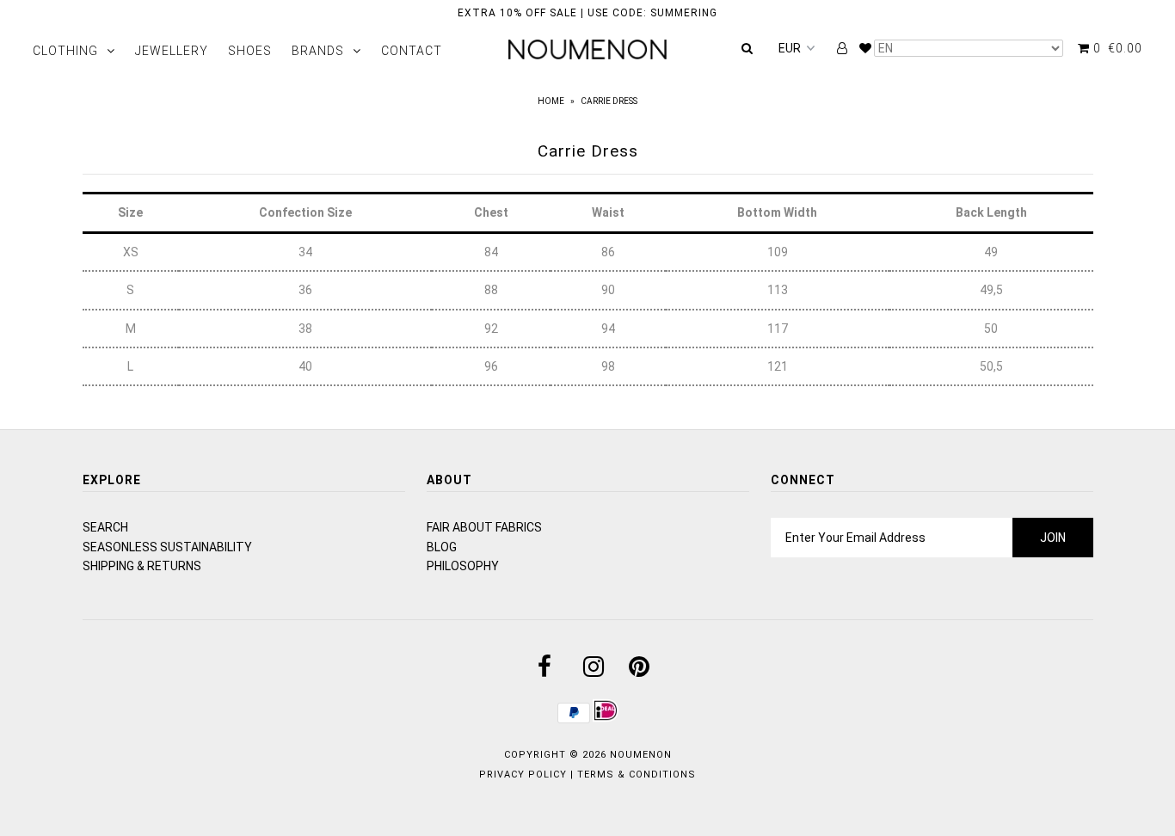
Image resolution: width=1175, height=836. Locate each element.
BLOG (442, 547)
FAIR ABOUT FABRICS (484, 527)
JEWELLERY (171, 51)
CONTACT (411, 51)
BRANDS (318, 51)
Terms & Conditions (636, 774)
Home (551, 101)
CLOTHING (65, 51)
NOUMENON (641, 754)
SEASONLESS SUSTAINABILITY (167, 547)
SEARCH (105, 527)
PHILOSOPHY (463, 566)
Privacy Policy (523, 774)
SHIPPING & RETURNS (142, 566)
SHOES (250, 51)
